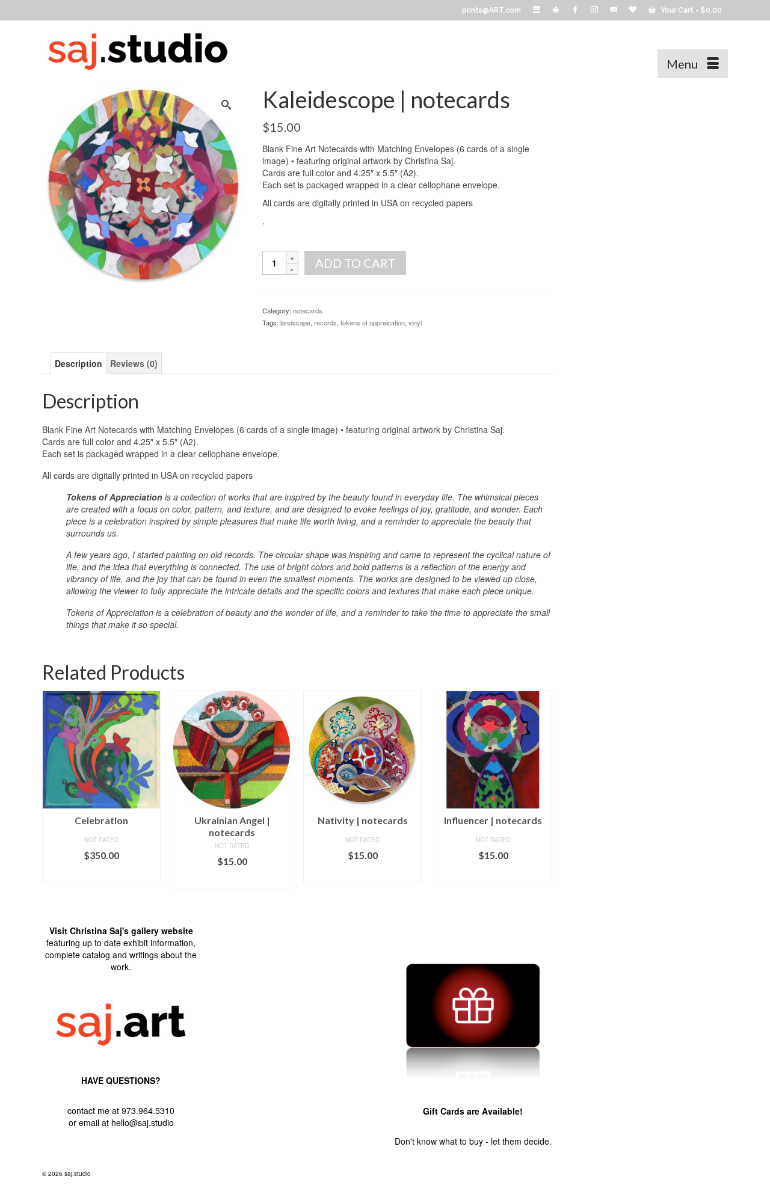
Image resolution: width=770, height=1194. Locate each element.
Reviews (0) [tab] (134, 363)
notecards (307, 310)
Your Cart (690, 10)
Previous (52, 789)
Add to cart (355, 263)
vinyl (415, 322)
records (325, 322)
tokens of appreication (372, 322)
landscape (295, 322)
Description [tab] (78, 363)
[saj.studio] (150, 49)
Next (541, 789)
